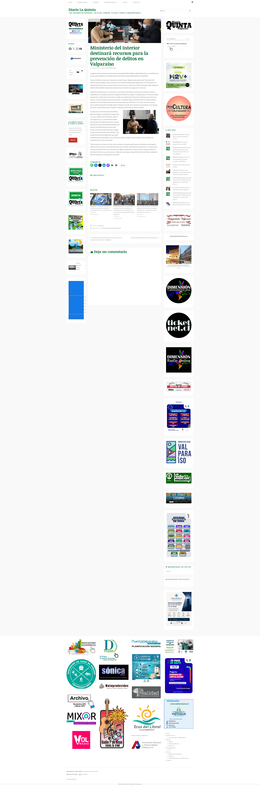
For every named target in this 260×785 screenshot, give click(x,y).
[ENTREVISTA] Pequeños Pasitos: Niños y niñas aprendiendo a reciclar (181, 136)
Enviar (73, 140)
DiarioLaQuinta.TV (110, 2)
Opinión (95, 2)
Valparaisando (71, 779)
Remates (170, 756)
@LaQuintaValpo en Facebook (177, 579)
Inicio (70, 2)
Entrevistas (171, 745)
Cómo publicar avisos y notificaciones (178, 758)
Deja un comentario (109, 68)
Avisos (125, 2)
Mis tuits (168, 571)
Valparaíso (94, 20)
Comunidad (94, 771)
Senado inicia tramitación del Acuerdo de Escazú (144, 237)
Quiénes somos (82, 2)
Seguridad (118, 228)
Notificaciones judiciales (175, 754)
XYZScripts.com (138, 784)
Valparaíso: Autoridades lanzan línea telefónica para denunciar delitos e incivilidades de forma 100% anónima (100, 208)
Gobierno (104, 228)
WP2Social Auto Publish (123, 784)
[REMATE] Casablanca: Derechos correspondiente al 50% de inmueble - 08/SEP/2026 (181, 159)
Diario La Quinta (82, 9)
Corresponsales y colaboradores (177, 737)
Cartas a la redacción (173, 743)
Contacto (136, 2)
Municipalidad (111, 228)
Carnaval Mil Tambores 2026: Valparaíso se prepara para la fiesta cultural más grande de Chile (182, 172)
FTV (169, 750)
